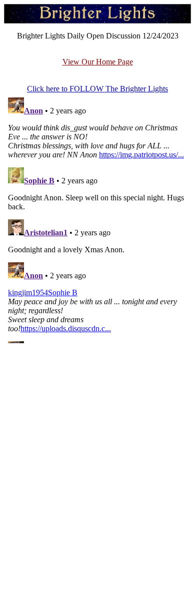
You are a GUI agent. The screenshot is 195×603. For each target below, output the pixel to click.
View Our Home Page (97, 61)
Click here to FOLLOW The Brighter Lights (97, 88)
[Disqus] (97, 218)
